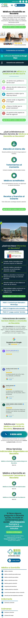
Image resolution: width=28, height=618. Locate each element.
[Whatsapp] (20, 1)
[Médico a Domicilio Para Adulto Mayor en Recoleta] (14, 462)
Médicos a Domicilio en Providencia (14, 501)
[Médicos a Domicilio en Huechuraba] (14, 487)
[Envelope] (26, 1)
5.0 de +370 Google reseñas (20, 44)
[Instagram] (23, 1)
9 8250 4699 (16, 438)
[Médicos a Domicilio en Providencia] (14, 498)
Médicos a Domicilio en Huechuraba (14, 490)
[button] (12, 5)
